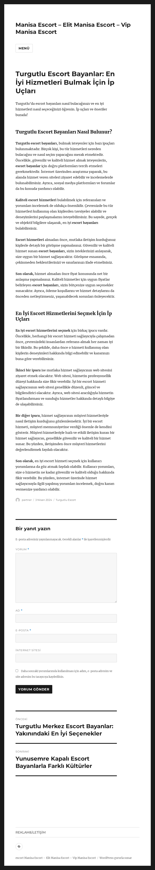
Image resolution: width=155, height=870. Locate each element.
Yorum (22, 549)
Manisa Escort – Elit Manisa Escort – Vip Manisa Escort (60, 858)
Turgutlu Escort (66, 499)
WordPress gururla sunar (115, 858)
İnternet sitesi (28, 650)
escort (20, 858)
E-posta (23, 630)
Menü (24, 48)
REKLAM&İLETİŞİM (31, 832)
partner (27, 499)
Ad (19, 610)
